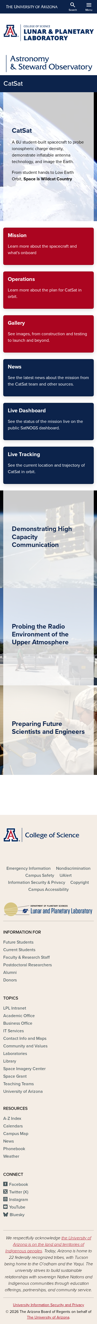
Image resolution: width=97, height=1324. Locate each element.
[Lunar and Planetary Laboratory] (48, 908)
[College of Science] (48, 835)
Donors (10, 980)
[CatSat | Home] (48, 32)
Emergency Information (28, 868)
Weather (11, 1156)
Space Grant (15, 1076)
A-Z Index (12, 1118)
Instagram (18, 1199)
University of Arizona (23, 1091)
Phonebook (14, 1149)
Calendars (13, 1126)
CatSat (13, 84)
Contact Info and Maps (24, 1038)
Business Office (17, 1023)
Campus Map (15, 1133)
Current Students (19, 950)
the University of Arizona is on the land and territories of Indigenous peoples (48, 1244)
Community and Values (25, 1046)
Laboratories (15, 1053)
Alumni (10, 972)
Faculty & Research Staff (26, 957)
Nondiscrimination (73, 868)
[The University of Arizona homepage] (31, 7)
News (8, 1141)
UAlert (66, 875)
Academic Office (19, 1015)
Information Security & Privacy (36, 882)
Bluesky (17, 1214)
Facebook (18, 1184)
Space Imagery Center (24, 1068)
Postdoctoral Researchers (27, 965)
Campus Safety (39, 875)
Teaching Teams (18, 1084)
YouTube (17, 1207)
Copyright (79, 882)
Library (9, 1061)
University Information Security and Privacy (48, 1305)
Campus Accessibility (48, 889)
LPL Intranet (14, 1008)
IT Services (13, 1031)
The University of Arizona (48, 1317)
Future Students (18, 942)
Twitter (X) (18, 1192)
